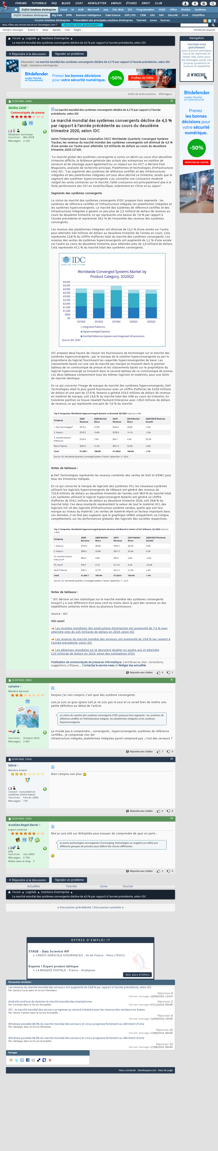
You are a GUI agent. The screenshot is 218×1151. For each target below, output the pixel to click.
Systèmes (200, 9)
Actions (31, 30)
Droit (145, 3)
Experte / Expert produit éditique (54, 966)
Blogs (65, 3)
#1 (172, 101)
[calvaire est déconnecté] (27, 717)
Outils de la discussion (141, 94)
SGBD (162, 9)
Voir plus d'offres (138, 974)
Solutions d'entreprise (55, 38)
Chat (79, 3)
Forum (16, 38)
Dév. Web (118, 9)
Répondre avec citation (141, 673)
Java (105, 9)
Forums (21, 3)
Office (173, 9)
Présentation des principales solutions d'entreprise (103, 20)
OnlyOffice (198, 15)
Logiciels (31, 38)
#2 (172, 680)
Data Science (112, 15)
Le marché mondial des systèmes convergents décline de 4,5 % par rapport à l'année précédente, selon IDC (103, 62)
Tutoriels (39, 3)
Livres (153, 20)
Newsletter (96, 3)
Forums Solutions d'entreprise (52, 20)
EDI (130, 9)
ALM (80, 9)
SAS (152, 15)
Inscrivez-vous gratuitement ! (82, 25)
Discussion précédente (75, 907)
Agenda (56, 30)
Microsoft (93, 9)
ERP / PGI (130, 15)
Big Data (57, 15)
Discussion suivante (107, 907)
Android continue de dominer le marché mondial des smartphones (50, 1002)
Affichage (164, 94)
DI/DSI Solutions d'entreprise (39, 9)
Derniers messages (13, 30)
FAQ (54, 3)
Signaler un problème (69, 53)
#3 (172, 759)
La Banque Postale (51, 970)
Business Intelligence (88, 15)
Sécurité (173, 15)
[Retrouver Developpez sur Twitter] (209, 21)
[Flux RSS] (205, 21)
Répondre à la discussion (27, 54)
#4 (172, 818)
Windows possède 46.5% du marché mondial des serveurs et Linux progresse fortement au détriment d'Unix (76, 1024)
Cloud (63, 9)
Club (158, 3)
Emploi (115, 3)
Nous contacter (127, 1070)
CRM (143, 15)
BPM (69, 15)
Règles (77, 30)
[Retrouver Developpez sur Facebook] (214, 21)
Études (131, 3)
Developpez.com (147, 1070)
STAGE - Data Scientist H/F (49, 951)
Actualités (33, 886)
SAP (161, 15)
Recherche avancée (204, 30)
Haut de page (165, 1070)
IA (72, 9)
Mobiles (186, 9)
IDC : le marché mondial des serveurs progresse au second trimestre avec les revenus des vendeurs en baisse (76, 1010)
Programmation (145, 9)
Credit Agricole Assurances (59, 955)
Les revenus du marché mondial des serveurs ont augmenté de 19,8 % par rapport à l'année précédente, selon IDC (80, 987)
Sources (165, 20)
